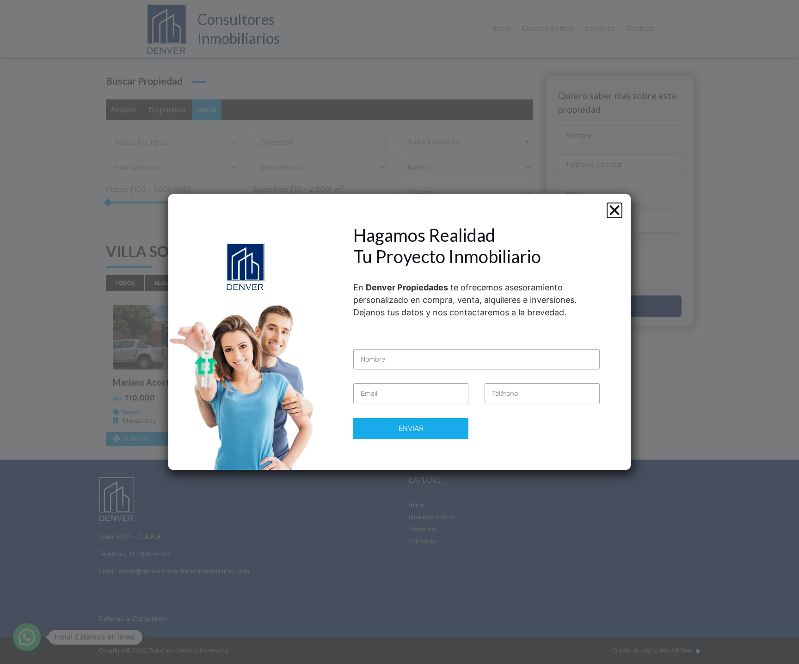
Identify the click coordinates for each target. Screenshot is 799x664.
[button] (614, 210)
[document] (399, 332)
